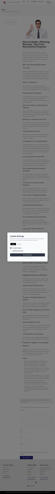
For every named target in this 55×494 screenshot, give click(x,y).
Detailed (19, 244)
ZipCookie (30, 257)
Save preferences (27, 255)
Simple (13, 244)
